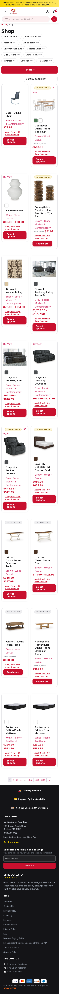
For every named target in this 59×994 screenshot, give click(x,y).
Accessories (33, 36)
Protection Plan (10, 924)
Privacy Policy (9, 929)
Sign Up (29, 866)
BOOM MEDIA (9, 988)
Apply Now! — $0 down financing (12, 133)
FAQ (5, 934)
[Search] (54, 19)
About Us (7, 902)
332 (30, 780)
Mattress (9, 61)
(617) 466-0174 (10, 833)
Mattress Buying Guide (13, 938)
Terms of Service (11, 947)
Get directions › (11, 842)
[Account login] (48, 11)
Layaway (7, 920)
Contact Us (8, 906)
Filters (29, 69)
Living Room (33, 55)
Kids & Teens (11, 55)
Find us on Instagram (16, 968)
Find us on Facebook (17, 964)
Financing (7, 915)
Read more (42, 243)
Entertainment (11, 36)
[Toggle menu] (5, 11)
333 (37, 780)
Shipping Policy (10, 952)
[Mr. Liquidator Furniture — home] (13, 11)
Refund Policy (9, 911)
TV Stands (45, 61)
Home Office (37, 49)
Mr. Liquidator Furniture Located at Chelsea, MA (25, 943)
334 (43, 780)
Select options (11, 140)
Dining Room (31, 43)
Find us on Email (14, 971)
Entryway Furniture (13, 49)
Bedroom (10, 43)
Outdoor (27, 61)
